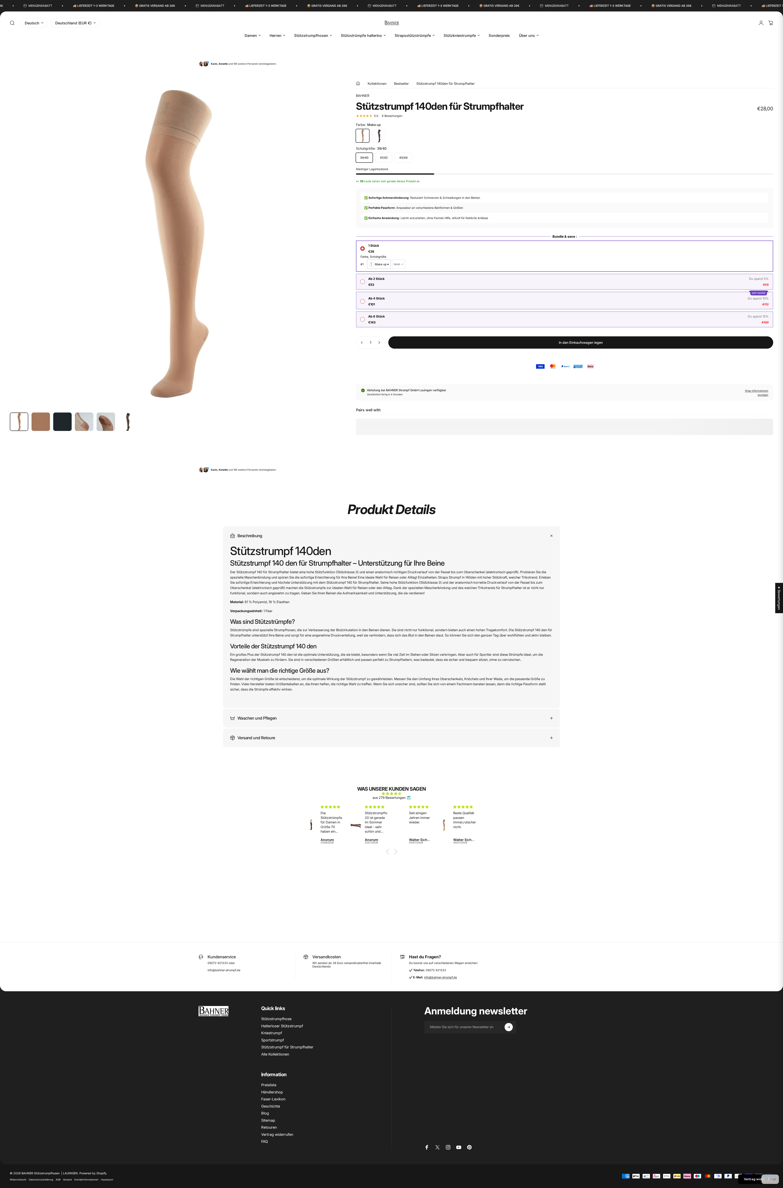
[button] (388, 852)
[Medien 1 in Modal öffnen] (174, 245)
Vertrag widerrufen (277, 1134)
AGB (58, 1179)
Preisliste (268, 1085)
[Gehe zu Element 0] (19, 422)
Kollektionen (377, 83)
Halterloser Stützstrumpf (282, 1026)
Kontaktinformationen (86, 1179)
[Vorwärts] (327, 255)
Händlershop (272, 1092)
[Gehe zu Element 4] (84, 422)
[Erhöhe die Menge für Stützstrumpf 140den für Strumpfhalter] (380, 342)
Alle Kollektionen (275, 1054)
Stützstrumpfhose (276, 1019)
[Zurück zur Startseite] (358, 83)
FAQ (264, 1141)
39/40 (364, 157)
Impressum (107, 1179)
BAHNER (362, 96)
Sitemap (268, 1120)
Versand (67, 1179)
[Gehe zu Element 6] (127, 422)
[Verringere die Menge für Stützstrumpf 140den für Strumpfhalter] (361, 342)
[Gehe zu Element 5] (106, 422)
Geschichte (270, 1106)
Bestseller (401, 83)
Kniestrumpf (271, 1033)
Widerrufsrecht (18, 1179)
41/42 (384, 157)
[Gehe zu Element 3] (62, 422)
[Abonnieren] (509, 1027)
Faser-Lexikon (273, 1099)
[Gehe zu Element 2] (41, 422)
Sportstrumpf (272, 1040)
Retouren (269, 1127)
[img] (391, 793)
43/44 (403, 157)
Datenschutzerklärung (41, 1179)
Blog (265, 1113)
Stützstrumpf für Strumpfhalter (287, 1047)
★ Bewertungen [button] (779, 598)
